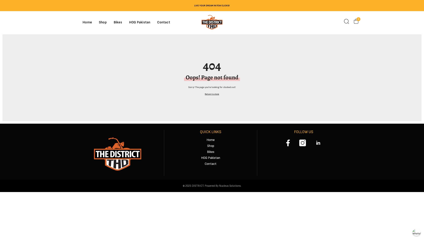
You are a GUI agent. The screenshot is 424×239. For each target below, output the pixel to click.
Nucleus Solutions (230, 186)
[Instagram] (303, 143)
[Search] (346, 21)
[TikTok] (317, 143)
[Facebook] (288, 143)
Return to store (212, 94)
